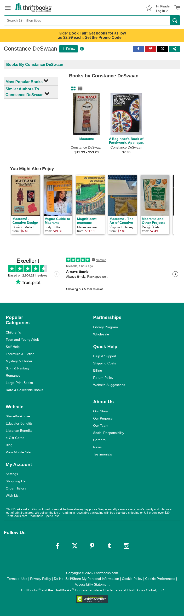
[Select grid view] (72, 88)
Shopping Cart (17, 481)
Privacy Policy (40, 579)
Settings (12, 474)
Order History (16, 488)
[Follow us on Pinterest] (92, 546)
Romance (13, 375)
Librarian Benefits (19, 430)
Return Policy (103, 378)
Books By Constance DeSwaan (34, 65)
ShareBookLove (18, 416)
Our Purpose (103, 418)
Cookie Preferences (160, 579)
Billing (97, 370)
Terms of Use (17, 579)
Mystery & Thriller (19, 361)
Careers (99, 440)
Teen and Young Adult (22, 339)
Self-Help (13, 347)
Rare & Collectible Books (24, 390)
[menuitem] (163, 7)
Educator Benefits (19, 423)
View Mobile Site (18, 452)
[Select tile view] (79, 88)
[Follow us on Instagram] (126, 546)
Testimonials (102, 454)
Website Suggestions (109, 385)
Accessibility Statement (92, 584)
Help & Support (104, 356)
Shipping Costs (104, 363)
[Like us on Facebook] (57, 546)
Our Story (100, 411)
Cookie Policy (132, 579)
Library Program (105, 327)
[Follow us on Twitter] (74, 546)
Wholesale (101, 334)
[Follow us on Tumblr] (109, 546)
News (97, 447)
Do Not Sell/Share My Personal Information (86, 579)
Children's (13, 332)
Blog (9, 445)
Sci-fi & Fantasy (17, 368)
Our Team (100, 425)
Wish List (12, 495)
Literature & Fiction (20, 354)
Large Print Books (19, 383)
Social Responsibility (108, 433)
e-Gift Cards (15, 438)
